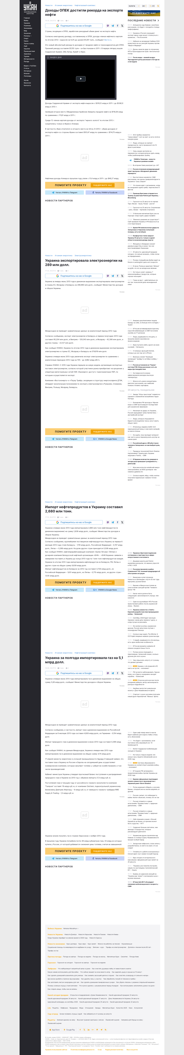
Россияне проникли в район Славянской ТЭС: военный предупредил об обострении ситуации (144, 571)
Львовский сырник (112, 1020)
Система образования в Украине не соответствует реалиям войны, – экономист (143, 765)
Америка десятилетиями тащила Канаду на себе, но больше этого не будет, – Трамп (144, 323)
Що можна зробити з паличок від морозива (63, 979)
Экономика (28, 28)
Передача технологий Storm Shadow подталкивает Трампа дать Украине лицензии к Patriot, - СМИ (143, 453)
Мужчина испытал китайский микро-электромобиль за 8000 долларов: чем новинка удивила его (144, 469)
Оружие (27, 49)
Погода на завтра (69, 957)
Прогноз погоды (54, 957)
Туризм (26, 56)
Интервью (27, 71)
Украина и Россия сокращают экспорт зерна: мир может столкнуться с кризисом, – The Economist (143, 35)
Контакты (27, 85)
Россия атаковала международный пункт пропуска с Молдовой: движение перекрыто (143, 171)
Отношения (89, 1008)
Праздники (74, 1008)
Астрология (138, 1008)
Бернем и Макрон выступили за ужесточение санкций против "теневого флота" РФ (142, 587)
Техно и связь (29, 43)
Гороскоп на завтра (81, 962)
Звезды (98, 1008)
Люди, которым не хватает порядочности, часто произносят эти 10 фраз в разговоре (142, 145)
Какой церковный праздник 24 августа (62, 998)
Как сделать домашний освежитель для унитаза (65, 975)
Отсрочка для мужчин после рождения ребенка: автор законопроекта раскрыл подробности (143, 682)
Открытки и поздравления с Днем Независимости (88, 995)
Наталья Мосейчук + (70, 928)
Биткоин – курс (98, 947)
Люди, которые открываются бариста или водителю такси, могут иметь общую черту (143, 421)
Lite (49, 1008)
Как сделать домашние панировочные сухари (97, 982)
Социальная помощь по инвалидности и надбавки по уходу (69, 947)
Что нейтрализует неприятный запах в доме (74, 968)
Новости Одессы (95, 938)
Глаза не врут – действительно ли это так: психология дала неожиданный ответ (143, 282)
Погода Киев (134, 957)
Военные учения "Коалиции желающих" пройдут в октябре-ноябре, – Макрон (143, 359)
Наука (26, 41)
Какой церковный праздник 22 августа (124, 1002)
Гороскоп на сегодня (65, 962)
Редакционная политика (114, 1050)
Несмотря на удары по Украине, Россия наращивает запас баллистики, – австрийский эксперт (142, 413)
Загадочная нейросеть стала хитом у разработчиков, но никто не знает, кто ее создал (144, 846)
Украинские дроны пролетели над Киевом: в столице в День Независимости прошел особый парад (143, 838)
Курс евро (82, 944)
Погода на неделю (84, 957)
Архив (26, 80)
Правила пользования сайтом (56, 1050)
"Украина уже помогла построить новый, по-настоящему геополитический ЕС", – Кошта (142, 868)
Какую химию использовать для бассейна (63, 972)
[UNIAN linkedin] (88, 1029)
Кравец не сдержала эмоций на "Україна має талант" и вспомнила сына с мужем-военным (143, 876)
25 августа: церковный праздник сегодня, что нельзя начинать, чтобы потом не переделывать (143, 254)
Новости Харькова (85, 934)
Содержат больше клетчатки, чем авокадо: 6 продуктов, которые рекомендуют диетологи (143, 829)
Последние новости (142, 20)
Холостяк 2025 (121, 1008)
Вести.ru (107, 40)
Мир (25, 31)
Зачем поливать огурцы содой (71, 1014)
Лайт (25, 46)
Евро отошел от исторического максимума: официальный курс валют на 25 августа (143, 860)
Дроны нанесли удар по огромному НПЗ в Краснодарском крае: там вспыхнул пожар (143, 51)
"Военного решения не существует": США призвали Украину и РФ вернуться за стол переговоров (143, 222)
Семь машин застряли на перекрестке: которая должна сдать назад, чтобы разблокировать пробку (144, 153)
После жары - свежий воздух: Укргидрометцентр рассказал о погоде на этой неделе (143, 59)
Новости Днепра (71, 934)
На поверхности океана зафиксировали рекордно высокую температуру (141, 375)
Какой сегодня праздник (58, 995)
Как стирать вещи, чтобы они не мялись (62, 989)
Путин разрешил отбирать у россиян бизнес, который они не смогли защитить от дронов (144, 789)
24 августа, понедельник (141, 390)
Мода (81, 1008)
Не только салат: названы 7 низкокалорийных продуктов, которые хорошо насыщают (142, 274)
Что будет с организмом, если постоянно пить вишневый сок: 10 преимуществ (141, 743)
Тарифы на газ (53, 951)
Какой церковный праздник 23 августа (123, 995)
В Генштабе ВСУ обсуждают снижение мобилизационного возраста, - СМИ (143, 884)
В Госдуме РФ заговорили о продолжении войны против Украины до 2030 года (142, 773)
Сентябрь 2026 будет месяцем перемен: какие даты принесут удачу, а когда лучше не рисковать (142, 620)
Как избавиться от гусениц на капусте (98, 1014)
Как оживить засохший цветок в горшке (99, 975)
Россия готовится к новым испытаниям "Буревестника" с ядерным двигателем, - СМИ (142, 803)
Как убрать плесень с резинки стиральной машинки (135, 982)
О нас (100, 1050)
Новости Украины (55, 934)
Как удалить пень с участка (91, 979)
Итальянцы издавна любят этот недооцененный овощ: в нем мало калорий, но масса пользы (144, 429)
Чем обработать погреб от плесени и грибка (119, 979)
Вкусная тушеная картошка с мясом (90, 1020)
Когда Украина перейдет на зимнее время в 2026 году (68, 938)
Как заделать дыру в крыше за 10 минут (127, 972)
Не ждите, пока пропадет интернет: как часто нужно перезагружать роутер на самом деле (143, 437)
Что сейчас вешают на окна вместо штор (95, 972)
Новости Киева (112, 934)
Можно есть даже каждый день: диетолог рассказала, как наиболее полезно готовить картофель (142, 383)
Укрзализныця (126, 944)
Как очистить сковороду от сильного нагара (132, 975)
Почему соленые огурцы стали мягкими (62, 986)
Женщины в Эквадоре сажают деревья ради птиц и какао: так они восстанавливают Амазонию (141, 246)
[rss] (105, 1029)
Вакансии (27, 83)
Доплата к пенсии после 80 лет (139, 947)
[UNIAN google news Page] (93, 1029)
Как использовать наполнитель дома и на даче (137, 986)
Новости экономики (56, 944)
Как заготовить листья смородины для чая (63, 982)
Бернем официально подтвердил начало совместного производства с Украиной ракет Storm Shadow (143, 781)
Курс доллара (72, 944)
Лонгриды (27, 76)
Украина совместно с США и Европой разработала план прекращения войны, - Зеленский (143, 612)
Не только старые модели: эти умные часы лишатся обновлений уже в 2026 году (142, 757)
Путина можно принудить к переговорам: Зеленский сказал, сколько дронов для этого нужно (143, 654)
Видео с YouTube (30, 66)
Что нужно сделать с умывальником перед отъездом (98, 986)
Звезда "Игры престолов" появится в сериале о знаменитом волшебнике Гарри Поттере (144, 396)
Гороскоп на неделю (98, 962)
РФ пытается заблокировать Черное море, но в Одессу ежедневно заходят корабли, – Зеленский (144, 674)
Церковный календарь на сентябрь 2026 (63, 1002)
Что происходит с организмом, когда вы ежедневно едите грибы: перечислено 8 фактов (144, 187)
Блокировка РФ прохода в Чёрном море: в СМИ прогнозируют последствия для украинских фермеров (143, 405)
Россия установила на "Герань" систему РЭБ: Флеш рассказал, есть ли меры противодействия (142, 367)
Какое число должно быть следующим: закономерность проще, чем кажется (143, 596)
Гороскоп (52, 963)
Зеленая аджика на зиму (66, 1020)
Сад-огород (53, 1014)
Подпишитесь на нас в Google (76, 25)
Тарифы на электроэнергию (116, 947)
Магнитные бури (113, 957)
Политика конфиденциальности (82, 1050)
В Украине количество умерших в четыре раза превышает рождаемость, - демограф (143, 461)
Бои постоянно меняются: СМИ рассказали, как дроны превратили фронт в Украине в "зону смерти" (144, 179)
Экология (27, 33)
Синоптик (124, 957)
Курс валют (92, 944)
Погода (26, 61)
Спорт (26, 38)
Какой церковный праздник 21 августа (92, 998)
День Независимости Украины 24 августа (123, 998)
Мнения (26, 73)
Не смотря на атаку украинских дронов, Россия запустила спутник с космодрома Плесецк (142, 628)
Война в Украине (55, 928)
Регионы (27, 36)
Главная (27, 18)
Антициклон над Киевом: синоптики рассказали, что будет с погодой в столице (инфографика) (143, 27)
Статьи (26, 68)
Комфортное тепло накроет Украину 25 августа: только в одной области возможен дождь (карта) (141, 238)
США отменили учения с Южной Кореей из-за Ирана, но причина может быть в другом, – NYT (142, 821)
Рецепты (55, 1008)
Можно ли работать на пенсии (109, 944)
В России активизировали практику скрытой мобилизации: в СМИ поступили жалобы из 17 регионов (143, 331)
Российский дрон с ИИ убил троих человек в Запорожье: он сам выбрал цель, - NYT (144, 445)
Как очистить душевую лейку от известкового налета (111, 968)
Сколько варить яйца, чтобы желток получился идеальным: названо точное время (143, 478)
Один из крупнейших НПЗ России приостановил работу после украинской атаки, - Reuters (142, 604)
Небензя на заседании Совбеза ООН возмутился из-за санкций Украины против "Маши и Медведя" (144, 43)
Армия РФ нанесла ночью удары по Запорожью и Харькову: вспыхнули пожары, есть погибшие (143, 230)
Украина (27, 23)
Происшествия (29, 51)
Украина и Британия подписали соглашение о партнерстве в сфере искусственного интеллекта (142, 555)
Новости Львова (100, 934)
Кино (130, 1008)
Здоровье (27, 54)
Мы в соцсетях (132, 1050)
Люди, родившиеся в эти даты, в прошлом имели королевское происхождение (142, 339)
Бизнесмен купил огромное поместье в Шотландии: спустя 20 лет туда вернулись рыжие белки (143, 579)
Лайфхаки (52, 969)
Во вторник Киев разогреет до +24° (146, 165)
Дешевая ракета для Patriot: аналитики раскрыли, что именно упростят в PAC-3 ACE (143, 563)
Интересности (29, 59)
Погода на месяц (99, 957)
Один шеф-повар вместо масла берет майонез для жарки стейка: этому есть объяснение (143, 735)
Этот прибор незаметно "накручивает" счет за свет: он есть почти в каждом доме (144, 137)
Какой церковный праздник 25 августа (94, 1002)
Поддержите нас (144, 13)
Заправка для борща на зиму (132, 1020)
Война (26, 20)
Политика (27, 25)
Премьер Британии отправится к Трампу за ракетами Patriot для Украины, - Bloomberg (143, 196)
